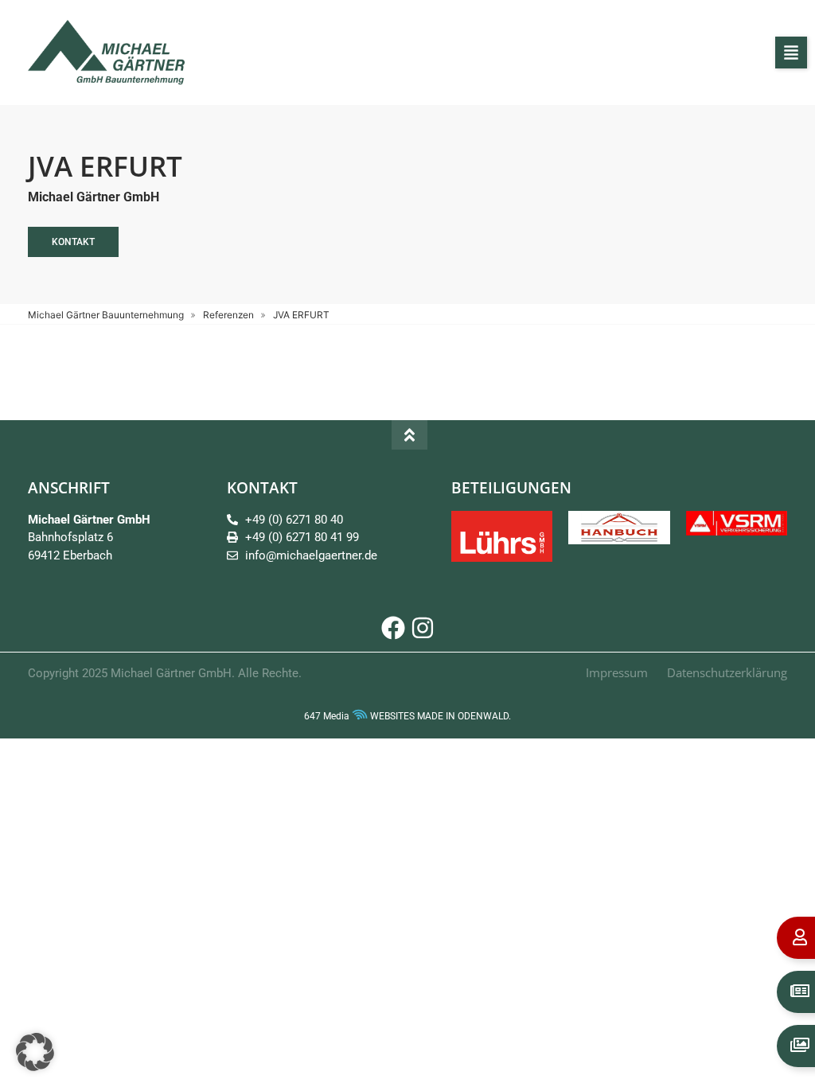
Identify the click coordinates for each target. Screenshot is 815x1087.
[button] (791, 52)
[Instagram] (423, 628)
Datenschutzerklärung (727, 672)
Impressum (617, 672)
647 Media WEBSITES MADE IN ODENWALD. (407, 716)
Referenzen (228, 315)
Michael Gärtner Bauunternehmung (106, 315)
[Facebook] (393, 628)
